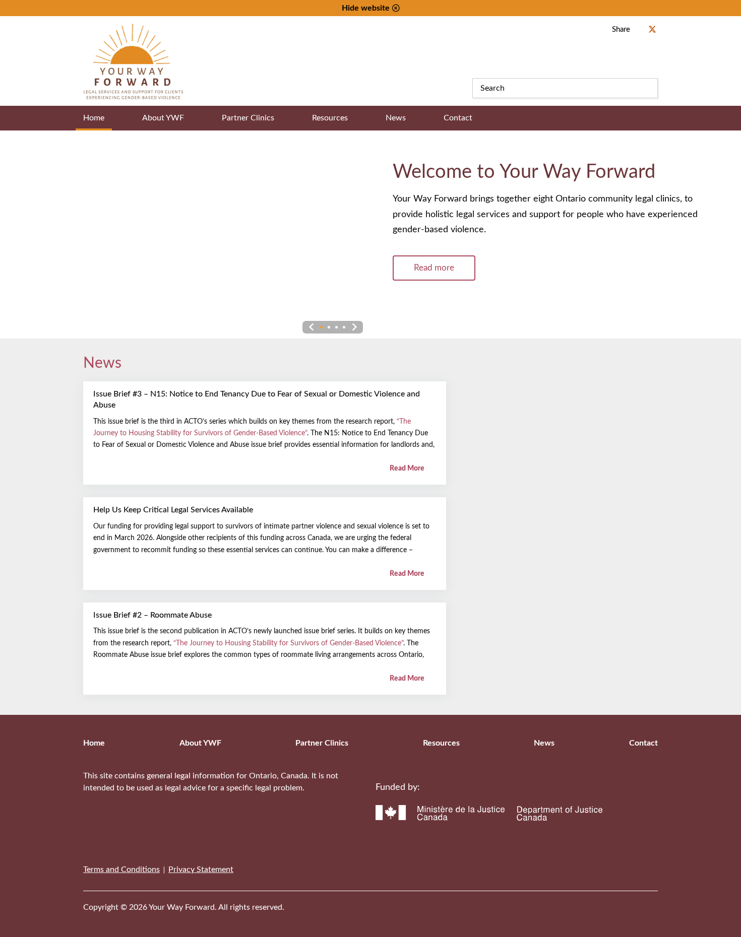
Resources (330, 118)
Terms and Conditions (121, 869)
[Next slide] (354, 327)
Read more (434, 267)
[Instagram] (655, 901)
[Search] (648, 88)
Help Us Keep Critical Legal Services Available (173, 510)
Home (93, 118)
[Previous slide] (311, 327)
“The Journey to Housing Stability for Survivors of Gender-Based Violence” (288, 643)
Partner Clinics (248, 118)
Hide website (366, 8)
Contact (458, 118)
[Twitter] (634, 901)
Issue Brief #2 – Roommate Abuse (152, 615)
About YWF (163, 118)
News (396, 118)
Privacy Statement (200, 869)
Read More (408, 468)
